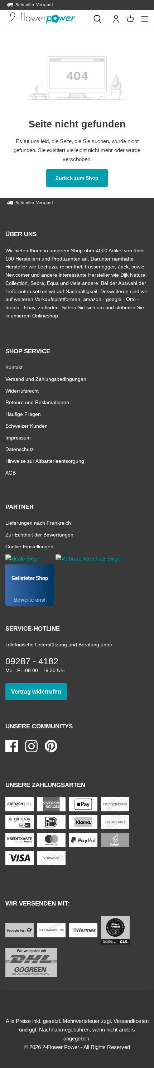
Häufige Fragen (23, 414)
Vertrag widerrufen (39, 691)
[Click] (42, 18)
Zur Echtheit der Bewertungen (39, 534)
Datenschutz (19, 449)
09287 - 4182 (31, 661)
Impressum (18, 438)
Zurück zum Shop (82, 178)
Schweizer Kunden (26, 426)
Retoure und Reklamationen (37, 402)
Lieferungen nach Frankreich (38, 523)
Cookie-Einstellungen (29, 546)
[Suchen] (97, 19)
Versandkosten (131, 1021)
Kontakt (14, 367)
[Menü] (145, 19)
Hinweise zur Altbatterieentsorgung (44, 461)
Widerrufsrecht (22, 391)
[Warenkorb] (130, 19)
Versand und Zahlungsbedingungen (45, 379)
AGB (10, 473)
